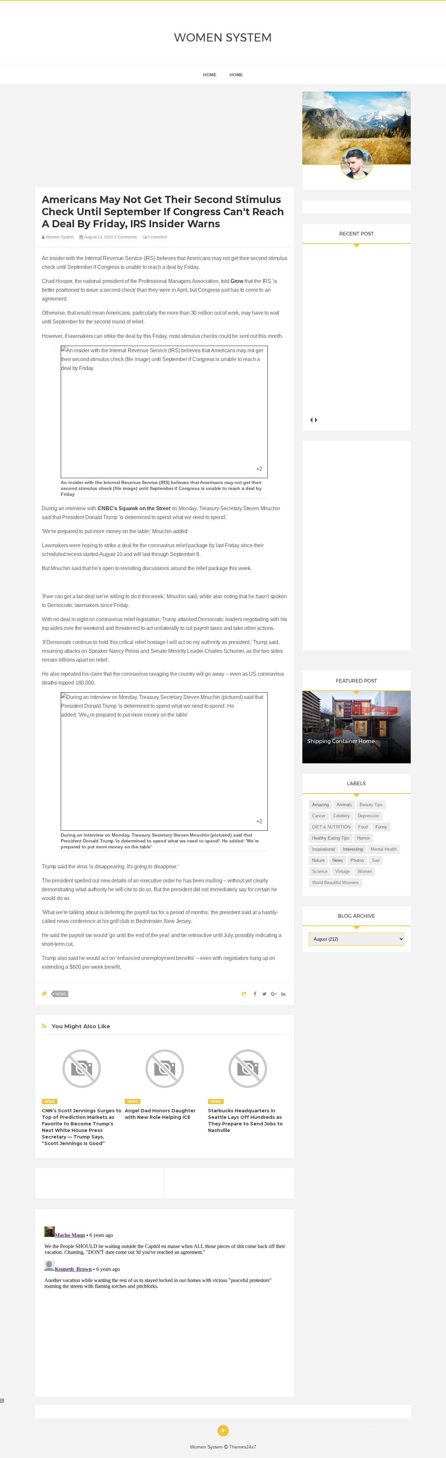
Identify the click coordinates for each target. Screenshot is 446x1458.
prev (311, 420)
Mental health (384, 849)
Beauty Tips (371, 804)
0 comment (157, 237)
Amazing (320, 804)
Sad (375, 860)
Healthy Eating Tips (330, 838)
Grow (237, 281)
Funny (381, 826)
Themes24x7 (242, 1446)
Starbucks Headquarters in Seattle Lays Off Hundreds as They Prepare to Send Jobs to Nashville (245, 1120)
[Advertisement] (164, 137)
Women (365, 871)
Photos (357, 860)
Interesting (353, 849)
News (61, 994)
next (316, 420)
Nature (318, 860)
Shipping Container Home (340, 741)
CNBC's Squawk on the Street (134, 508)
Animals (344, 804)
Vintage (342, 871)
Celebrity (341, 815)
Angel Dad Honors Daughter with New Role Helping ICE (160, 1114)
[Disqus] (165, 1305)
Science (319, 871)
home (209, 74)
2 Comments (125, 237)
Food (363, 826)
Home (236, 74)
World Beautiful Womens (335, 882)
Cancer (319, 815)
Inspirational (323, 849)
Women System (223, 37)
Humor (363, 838)
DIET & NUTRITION (331, 826)
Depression (368, 815)
